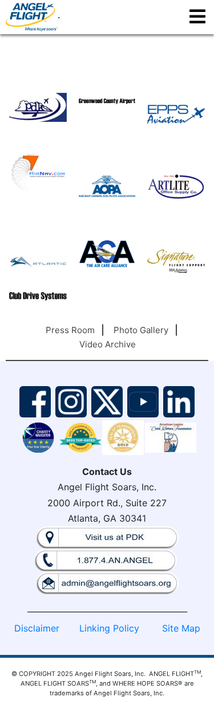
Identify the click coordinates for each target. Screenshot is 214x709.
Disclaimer (36, 628)
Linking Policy (109, 628)
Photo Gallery (141, 330)
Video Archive (107, 344)
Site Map (181, 628)
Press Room (70, 330)
